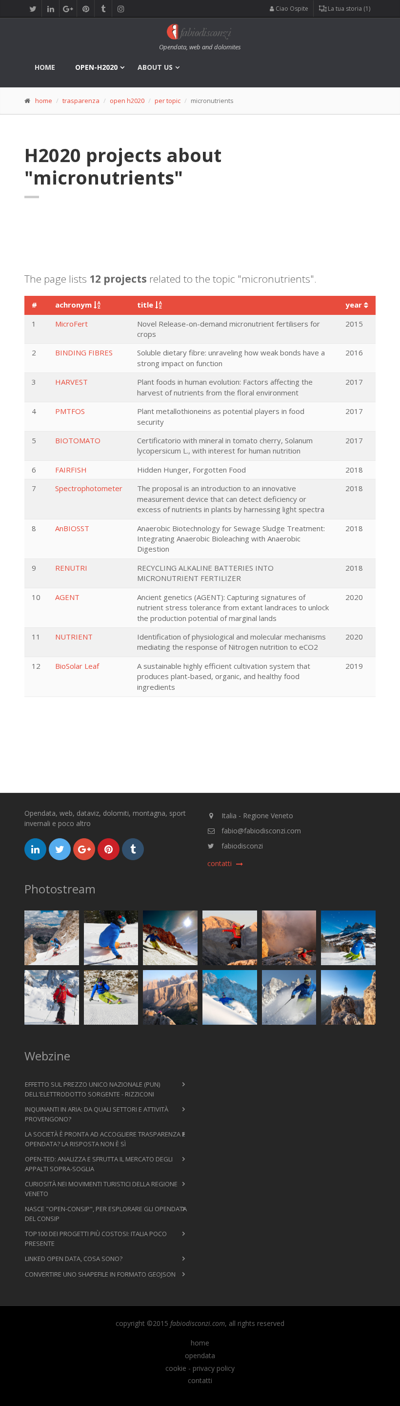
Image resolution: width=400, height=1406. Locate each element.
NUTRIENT (74, 636)
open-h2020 (96, 67)
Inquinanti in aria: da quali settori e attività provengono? (96, 1114)
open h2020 (127, 100)
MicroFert (71, 324)
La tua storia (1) (348, 8)
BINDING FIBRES (84, 352)
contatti (200, 1380)
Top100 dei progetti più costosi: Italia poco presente (96, 1238)
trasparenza (81, 100)
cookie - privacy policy (200, 1368)
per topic (167, 100)
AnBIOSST (72, 528)
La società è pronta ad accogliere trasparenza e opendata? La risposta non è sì (105, 1139)
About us (155, 67)
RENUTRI (71, 568)
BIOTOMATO (77, 440)
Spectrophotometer (88, 488)
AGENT (67, 597)
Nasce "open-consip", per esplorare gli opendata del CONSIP (106, 1213)
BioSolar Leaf (77, 666)
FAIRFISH (71, 470)
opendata (200, 1356)
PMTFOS (70, 411)
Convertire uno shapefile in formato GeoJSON (100, 1274)
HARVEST (71, 382)
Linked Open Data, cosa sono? (73, 1258)
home (45, 67)
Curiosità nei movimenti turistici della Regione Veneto (101, 1188)
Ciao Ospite (291, 8)
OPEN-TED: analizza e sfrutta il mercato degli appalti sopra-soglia (99, 1164)
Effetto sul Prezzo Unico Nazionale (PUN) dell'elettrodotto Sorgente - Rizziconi (92, 1089)
